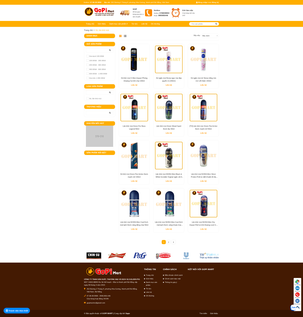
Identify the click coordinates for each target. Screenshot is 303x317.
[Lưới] (121, 35)
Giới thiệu (102, 24)
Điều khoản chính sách (174, 275)
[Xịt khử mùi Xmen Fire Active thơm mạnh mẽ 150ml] (134, 155)
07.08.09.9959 (95, 2)
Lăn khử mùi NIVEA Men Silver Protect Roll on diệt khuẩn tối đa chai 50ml (203, 177)
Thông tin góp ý (171, 282)
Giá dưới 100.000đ (96, 56)
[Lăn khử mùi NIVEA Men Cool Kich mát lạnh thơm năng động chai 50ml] (134, 203)
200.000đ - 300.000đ (97, 65)
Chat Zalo (297, 291)
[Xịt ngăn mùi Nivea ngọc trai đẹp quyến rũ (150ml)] (168, 59)
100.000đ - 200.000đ (97, 61)
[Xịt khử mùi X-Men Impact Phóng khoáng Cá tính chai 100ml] (134, 59)
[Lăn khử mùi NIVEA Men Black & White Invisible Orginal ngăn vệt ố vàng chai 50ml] (168, 155)
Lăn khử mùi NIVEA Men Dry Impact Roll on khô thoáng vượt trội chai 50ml (203, 225)
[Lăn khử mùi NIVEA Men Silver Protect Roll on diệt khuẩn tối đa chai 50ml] (203, 155)
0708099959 (164, 13)
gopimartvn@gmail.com (96, 303)
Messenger (297, 304)
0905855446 (163, 15)
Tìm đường (297, 284)
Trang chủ (90, 24)
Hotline (157, 10)
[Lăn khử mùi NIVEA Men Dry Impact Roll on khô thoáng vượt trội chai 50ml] (203, 203)
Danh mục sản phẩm (118, 24)
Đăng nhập (202, 2)
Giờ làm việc (187, 10)
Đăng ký (215, 2)
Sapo (128, 313)
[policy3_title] (176, 13)
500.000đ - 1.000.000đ (98, 74)
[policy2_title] (148, 12)
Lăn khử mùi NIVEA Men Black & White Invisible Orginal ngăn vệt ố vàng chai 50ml (169, 177)
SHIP (135, 9)
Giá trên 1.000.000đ (97, 78)
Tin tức (134, 24)
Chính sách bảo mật (173, 279)
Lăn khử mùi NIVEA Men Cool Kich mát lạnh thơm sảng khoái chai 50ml (169, 225)
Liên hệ (144, 24)
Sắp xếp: (197, 35)
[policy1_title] (125, 13)
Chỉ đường (155, 24)
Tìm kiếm (203, 313)
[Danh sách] (125, 35)
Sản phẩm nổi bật (96, 153)
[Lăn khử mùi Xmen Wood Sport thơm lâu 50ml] (168, 107)
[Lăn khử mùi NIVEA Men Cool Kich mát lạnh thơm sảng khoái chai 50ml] (168, 203)
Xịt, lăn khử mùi (95, 98)
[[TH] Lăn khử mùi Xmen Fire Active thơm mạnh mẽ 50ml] (203, 107)
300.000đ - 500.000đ (97, 69)
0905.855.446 (105, 296)
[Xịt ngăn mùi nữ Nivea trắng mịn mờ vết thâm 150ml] (203, 59)
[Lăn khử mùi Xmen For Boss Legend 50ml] (134, 107)
